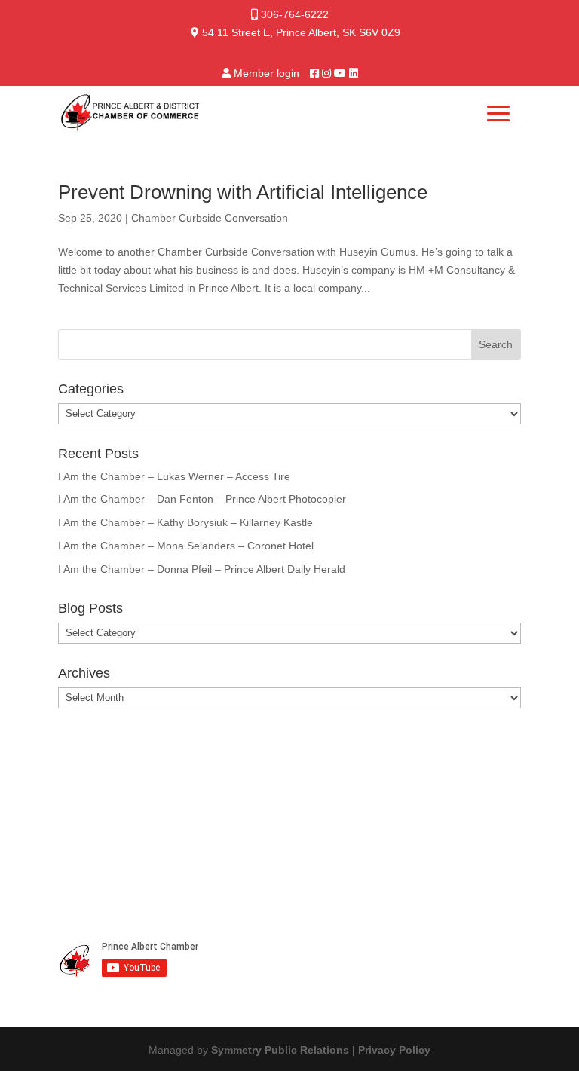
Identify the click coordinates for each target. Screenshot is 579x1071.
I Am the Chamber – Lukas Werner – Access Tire (174, 476)
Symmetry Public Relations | (284, 1050)
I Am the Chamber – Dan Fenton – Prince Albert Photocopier (202, 499)
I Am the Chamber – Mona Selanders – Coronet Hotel (186, 546)
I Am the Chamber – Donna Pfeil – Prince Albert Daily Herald (201, 569)
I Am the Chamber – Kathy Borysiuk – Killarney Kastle (185, 522)
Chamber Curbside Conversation (209, 218)
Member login (266, 73)
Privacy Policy (394, 1050)
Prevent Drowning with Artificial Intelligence (242, 192)
